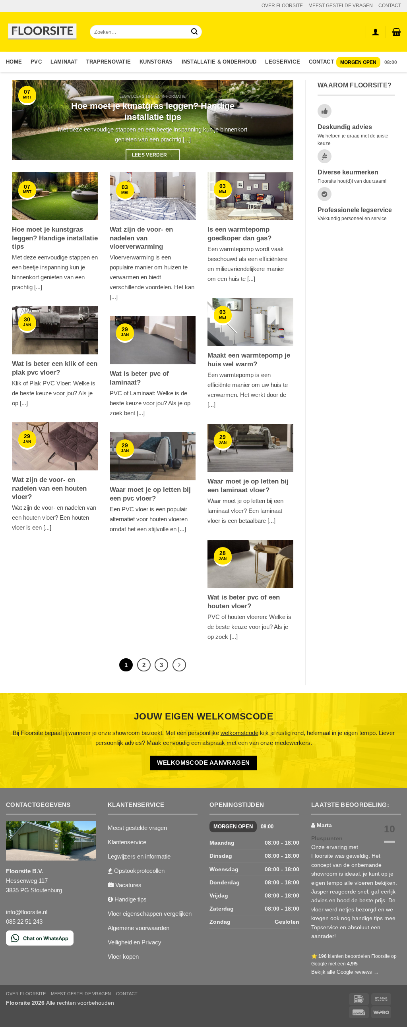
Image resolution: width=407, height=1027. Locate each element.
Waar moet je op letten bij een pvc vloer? (150, 494)
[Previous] (27, 120)
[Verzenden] (194, 32)
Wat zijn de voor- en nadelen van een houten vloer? (49, 488)
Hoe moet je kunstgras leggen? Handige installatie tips (153, 111)
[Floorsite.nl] (42, 32)
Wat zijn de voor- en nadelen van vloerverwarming (141, 238)
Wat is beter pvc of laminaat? (139, 378)
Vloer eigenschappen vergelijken (150, 913)
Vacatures (127, 885)
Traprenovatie (108, 62)
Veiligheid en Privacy (134, 942)
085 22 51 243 (24, 921)
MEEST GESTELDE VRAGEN (340, 5)
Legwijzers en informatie (139, 856)
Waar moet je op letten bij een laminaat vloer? (248, 486)
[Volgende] (179, 665)
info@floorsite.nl (26, 912)
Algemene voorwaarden (138, 927)
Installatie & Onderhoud (219, 62)
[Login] (376, 32)
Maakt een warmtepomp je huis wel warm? (248, 360)
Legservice (282, 62)
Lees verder (153, 155)
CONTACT (389, 5)
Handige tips (130, 899)
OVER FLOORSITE (282, 5)
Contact (321, 62)
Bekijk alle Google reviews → (345, 972)
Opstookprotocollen (138, 870)
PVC (36, 62)
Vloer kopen (123, 956)
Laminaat (64, 62)
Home (14, 62)
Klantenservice (127, 842)
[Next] (278, 120)
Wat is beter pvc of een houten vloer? (243, 602)
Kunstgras (156, 62)
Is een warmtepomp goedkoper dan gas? (239, 234)
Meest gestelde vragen (137, 827)
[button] (396, 32)
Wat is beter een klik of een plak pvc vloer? (54, 368)
